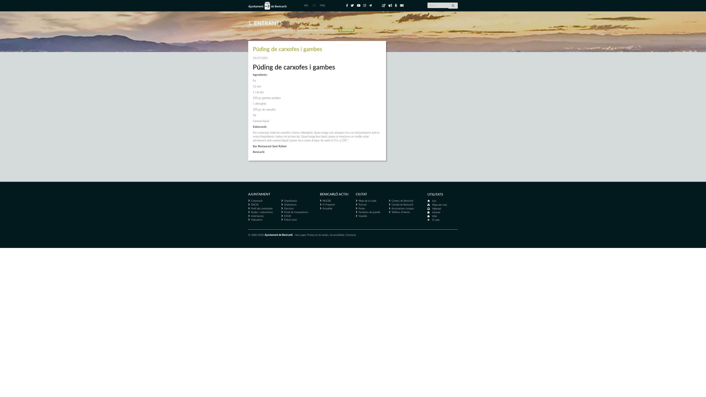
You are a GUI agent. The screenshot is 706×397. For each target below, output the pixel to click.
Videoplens (257, 220)
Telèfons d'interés (401, 212)
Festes (362, 209)
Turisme (363, 205)
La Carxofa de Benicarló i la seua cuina (312, 30)
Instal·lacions (257, 216)
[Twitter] (352, 6)
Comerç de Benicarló (402, 201)
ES (314, 5)
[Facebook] (347, 6)
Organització (290, 201)
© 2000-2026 (256, 235)
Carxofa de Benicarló (402, 205)
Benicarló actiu (334, 194)
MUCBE (327, 201)
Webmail (436, 209)
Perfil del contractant (261, 209)
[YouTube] (358, 6)
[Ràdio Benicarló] (396, 6)
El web (435, 220)
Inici (250, 30)
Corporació (256, 201)
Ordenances (290, 205)
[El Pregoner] (390, 6)
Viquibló (363, 216)
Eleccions (289, 209)
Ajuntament (259, 194)
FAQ (322, 5)
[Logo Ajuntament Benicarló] (267, 6)
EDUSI (287, 216)
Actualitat (327, 209)
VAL (306, 5)
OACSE (255, 205)
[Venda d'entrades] (401, 6)
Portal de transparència (296, 212)
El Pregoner (329, 205)
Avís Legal (300, 235)
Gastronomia (279, 30)
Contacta (351, 235)
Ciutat (361, 194)
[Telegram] (370, 6)
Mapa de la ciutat (367, 201)
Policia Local (290, 220)
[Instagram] (364, 6)
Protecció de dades (318, 235)
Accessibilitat (337, 235)
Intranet (436, 212)
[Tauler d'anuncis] (383, 6)
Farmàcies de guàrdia (369, 212)
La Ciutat (262, 30)
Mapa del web (439, 205)
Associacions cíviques (403, 209)
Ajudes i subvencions (262, 212)
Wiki (434, 216)
